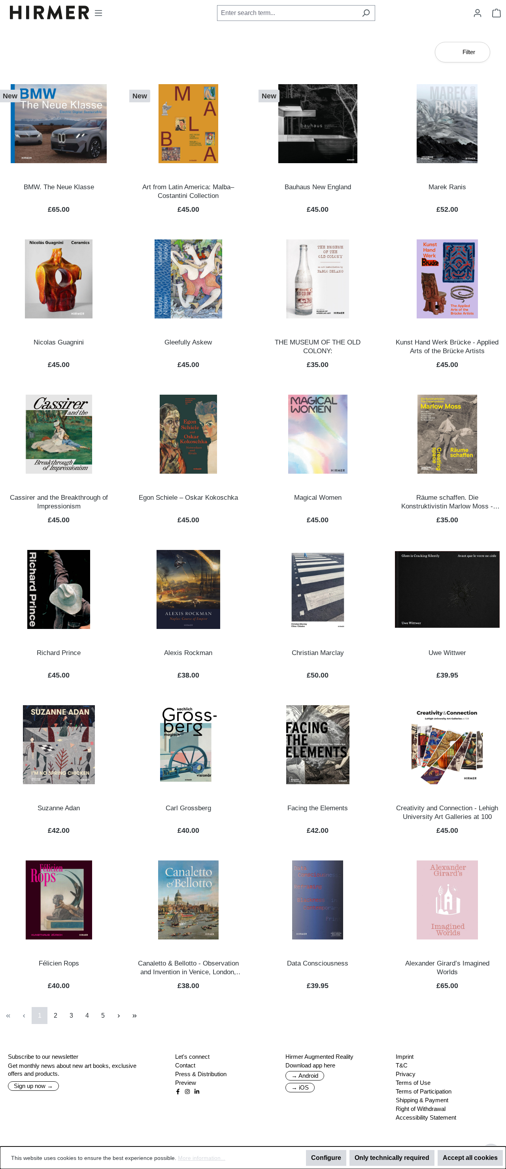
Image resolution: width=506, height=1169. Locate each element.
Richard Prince (59, 653)
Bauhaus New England (318, 187)
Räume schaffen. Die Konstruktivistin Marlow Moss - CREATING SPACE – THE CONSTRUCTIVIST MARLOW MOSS (447, 502)
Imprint (404, 1056)
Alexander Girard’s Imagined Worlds (447, 968)
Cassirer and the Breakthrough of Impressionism (59, 502)
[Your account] (477, 13)
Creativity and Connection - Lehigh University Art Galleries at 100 (447, 812)
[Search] (366, 13)
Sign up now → (33, 1085)
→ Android (304, 1075)
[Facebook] (178, 1091)
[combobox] (287, 13)
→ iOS (300, 1087)
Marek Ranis (447, 187)
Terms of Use (413, 1082)
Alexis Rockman (188, 653)
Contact (185, 1065)
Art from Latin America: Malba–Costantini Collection (188, 191)
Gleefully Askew (188, 342)
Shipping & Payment (422, 1100)
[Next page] (118, 1015)
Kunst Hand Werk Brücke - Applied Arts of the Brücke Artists (447, 347)
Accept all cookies (470, 1157)
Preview (185, 1082)
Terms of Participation (423, 1091)
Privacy (405, 1074)
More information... (201, 1158)
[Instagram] (187, 1091)
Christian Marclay (318, 653)
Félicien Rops (59, 963)
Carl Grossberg (188, 808)
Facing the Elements (317, 808)
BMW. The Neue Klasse (59, 187)
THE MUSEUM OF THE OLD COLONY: (318, 347)
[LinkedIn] (197, 1091)
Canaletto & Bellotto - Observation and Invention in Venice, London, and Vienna (188, 968)
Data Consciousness (317, 963)
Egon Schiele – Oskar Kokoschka (188, 497)
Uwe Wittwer (447, 653)
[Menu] (98, 13)
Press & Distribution (201, 1074)
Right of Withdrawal (421, 1108)
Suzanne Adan (59, 808)
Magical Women (318, 497)
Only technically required (392, 1157)
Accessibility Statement (426, 1117)
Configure (326, 1157)
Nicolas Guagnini (59, 342)
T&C (402, 1065)
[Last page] (134, 1015)
